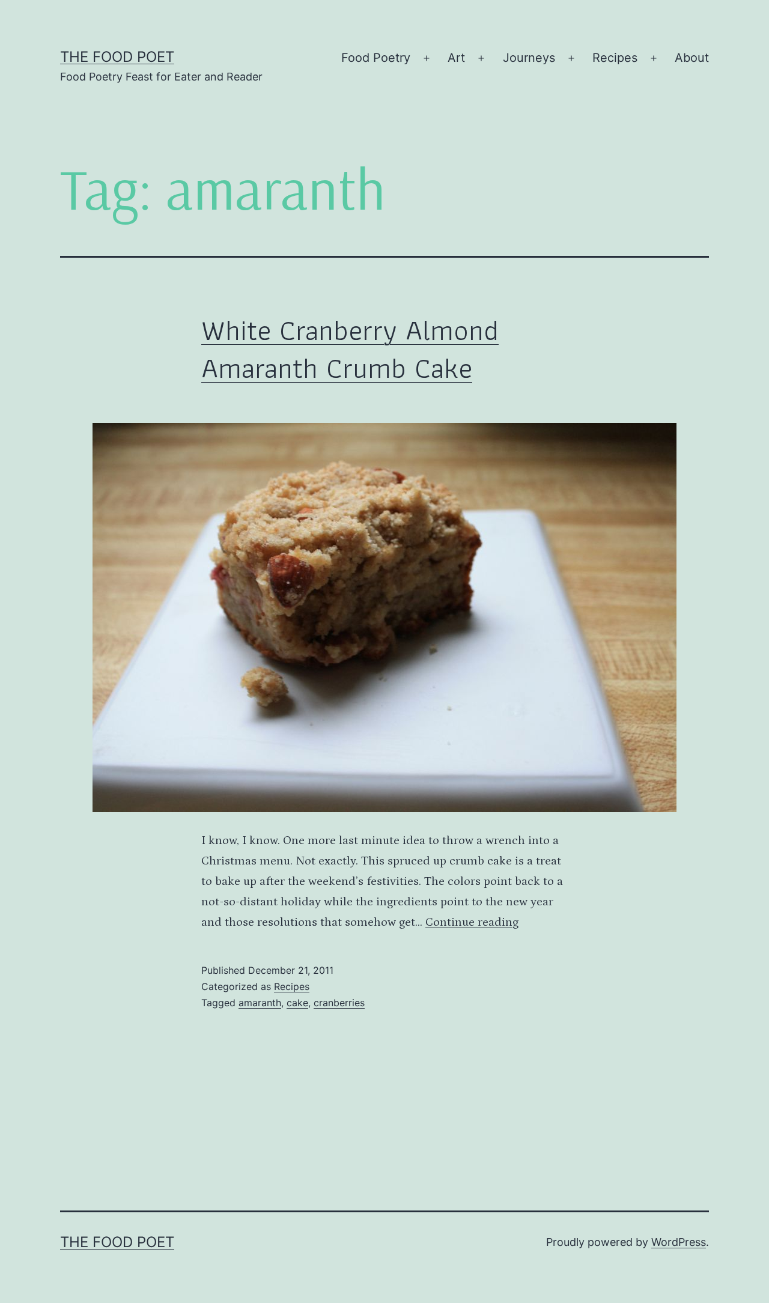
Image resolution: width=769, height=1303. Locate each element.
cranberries (339, 1003)
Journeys (529, 57)
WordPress (678, 1242)
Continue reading (471, 922)
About (692, 57)
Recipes (614, 57)
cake (297, 1003)
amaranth (260, 1003)
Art (456, 57)
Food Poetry (375, 57)
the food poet (117, 56)
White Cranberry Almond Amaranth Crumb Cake (350, 348)
